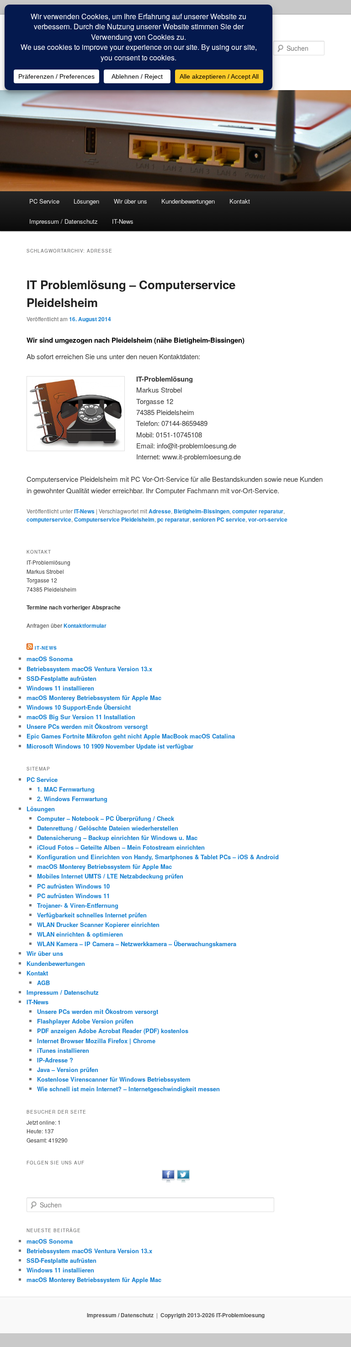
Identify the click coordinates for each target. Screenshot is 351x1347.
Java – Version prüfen (67, 1069)
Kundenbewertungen (188, 201)
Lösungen (86, 201)
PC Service (44, 201)
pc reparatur (173, 519)
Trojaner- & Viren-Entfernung (77, 905)
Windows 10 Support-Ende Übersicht (79, 707)
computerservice (49, 519)
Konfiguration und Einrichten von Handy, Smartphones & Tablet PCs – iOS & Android (158, 856)
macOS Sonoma (50, 658)
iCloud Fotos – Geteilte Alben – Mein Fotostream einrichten (121, 847)
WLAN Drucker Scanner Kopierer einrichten (98, 924)
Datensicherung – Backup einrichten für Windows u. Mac (117, 837)
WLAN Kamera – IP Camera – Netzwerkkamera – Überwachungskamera (136, 943)
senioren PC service (218, 519)
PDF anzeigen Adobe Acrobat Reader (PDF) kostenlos (112, 1030)
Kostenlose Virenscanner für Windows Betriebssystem (114, 1079)
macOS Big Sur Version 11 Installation (81, 716)
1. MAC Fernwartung (66, 789)
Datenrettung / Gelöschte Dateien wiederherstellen (107, 828)
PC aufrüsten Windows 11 (73, 895)
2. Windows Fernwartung (72, 798)
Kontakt (239, 201)
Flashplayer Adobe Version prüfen (85, 1021)
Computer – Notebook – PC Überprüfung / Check (105, 818)
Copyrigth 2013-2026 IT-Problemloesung (212, 1315)
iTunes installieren (63, 1050)
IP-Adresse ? (55, 1060)
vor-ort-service (267, 519)
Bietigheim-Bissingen (201, 511)
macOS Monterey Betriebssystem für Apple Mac (94, 697)
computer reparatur (257, 511)
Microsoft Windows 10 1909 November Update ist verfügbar (110, 746)
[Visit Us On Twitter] (183, 1181)
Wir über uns (130, 201)
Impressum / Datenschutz (63, 221)
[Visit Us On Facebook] (168, 1181)
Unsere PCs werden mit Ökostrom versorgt (87, 726)
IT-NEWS (46, 648)
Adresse (160, 511)
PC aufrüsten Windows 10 (73, 886)
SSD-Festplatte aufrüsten (61, 678)
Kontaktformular (85, 625)
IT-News (122, 221)
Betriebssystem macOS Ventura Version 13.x (89, 668)
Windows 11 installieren (60, 688)
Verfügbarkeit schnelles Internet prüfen (92, 915)
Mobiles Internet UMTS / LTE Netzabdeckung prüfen (110, 876)
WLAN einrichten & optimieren (80, 934)
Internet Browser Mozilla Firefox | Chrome (96, 1040)
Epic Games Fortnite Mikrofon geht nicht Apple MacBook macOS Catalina (131, 736)
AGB (43, 982)
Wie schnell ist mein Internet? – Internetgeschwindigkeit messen (128, 1088)
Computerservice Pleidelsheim (114, 519)
